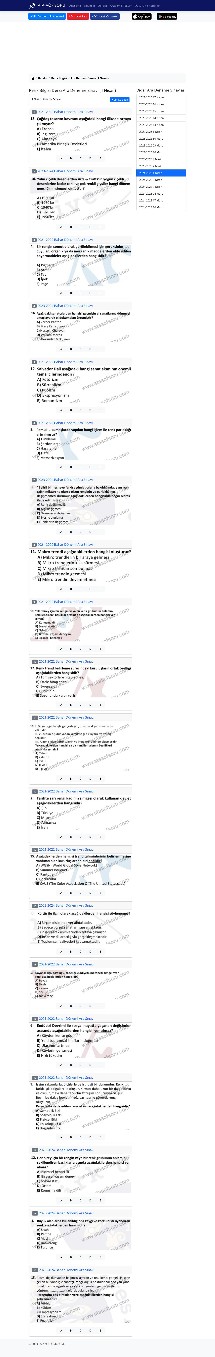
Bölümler (89, 6)
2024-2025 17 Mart (151, 200)
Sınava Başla (121, 99)
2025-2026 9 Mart (150, 159)
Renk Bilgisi (59, 78)
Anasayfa (75, 6)
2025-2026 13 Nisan (151, 125)
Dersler (102, 6)
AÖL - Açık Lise (78, 16)
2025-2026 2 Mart (150, 166)
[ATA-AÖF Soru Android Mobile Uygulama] (167, 16)
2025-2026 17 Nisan (151, 97)
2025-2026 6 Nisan (150, 132)
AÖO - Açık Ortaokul (105, 16)
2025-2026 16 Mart (151, 152)
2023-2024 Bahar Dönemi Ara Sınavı (63, 171)
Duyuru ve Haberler (147, 6)
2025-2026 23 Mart (151, 145)
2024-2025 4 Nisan (150, 173)
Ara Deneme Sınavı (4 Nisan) (90, 78)
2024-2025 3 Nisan (150, 180)
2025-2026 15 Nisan (151, 111)
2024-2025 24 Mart (151, 193)
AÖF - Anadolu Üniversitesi (47, 16)
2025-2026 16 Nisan (151, 104)
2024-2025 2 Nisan (150, 187)
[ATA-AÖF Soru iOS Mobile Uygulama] (142, 16)
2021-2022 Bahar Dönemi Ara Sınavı (63, 111)
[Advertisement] (107, 48)
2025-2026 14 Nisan (151, 118)
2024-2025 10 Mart (151, 207)
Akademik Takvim (121, 6)
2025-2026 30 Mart (151, 138)
